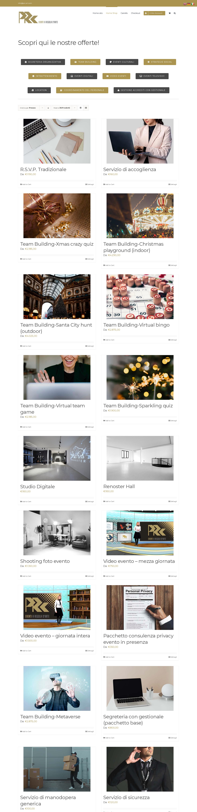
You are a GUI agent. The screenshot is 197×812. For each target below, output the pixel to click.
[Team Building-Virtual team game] (57, 377)
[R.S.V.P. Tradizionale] (57, 141)
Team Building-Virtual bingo (136, 325)
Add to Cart (26, 184)
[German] (189, 3)
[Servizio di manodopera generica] (57, 769)
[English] (185, 3)
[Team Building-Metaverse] (57, 688)
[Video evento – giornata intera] (57, 607)
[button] (175, 13)
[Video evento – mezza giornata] (140, 533)
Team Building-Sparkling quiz (138, 406)
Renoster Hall (119, 486)
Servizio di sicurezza (126, 797)
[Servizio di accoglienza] (140, 141)
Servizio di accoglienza (129, 169)
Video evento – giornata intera (55, 636)
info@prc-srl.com (25, 3)
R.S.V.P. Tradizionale (43, 169)
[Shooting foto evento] (57, 533)
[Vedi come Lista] (86, 107)
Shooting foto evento (45, 561)
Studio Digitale (37, 486)
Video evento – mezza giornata (139, 561)
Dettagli (90, 184)
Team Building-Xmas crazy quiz (56, 244)
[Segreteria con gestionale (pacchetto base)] (140, 688)
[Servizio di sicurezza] (140, 769)
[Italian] (193, 3)
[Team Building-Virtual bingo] (140, 296)
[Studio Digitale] (57, 458)
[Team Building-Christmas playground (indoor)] (140, 215)
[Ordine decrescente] (48, 108)
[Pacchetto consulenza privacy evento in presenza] (140, 607)
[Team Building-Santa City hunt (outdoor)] (57, 296)
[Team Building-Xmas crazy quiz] (57, 215)
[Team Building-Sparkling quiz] (140, 377)
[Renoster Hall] (140, 458)
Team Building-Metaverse (50, 717)
